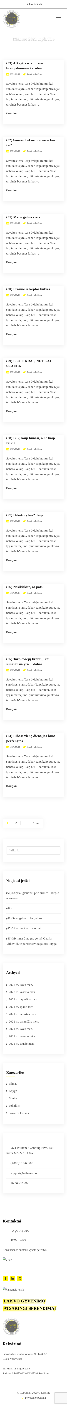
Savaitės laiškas (34, 74)
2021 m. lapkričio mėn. (23, 999)
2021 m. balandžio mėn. (24, 1021)
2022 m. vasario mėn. (22, 992)
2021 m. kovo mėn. (21, 1029)
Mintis (13, 1098)
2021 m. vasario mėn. (22, 1036)
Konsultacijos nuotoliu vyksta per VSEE (25, 1249)
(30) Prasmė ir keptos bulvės (28, 289)
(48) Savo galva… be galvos (24, 918)
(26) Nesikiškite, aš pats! (25, 587)
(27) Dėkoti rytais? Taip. (25, 515)
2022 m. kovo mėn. (21, 985)
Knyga (13, 1091)
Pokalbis (14, 1105)
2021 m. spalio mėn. (21, 1006)
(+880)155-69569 (22, 1163)
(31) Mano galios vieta (23, 217)
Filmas (13, 1083)
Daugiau (12, 113)
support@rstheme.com (25, 1173)
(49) (9, 908)
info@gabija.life (35, 4)
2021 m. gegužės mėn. (23, 1014)
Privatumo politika (35, 1397)
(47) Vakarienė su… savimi (23, 928)
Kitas (35, 823)
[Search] (58, 848)
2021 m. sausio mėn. (21, 1043)
